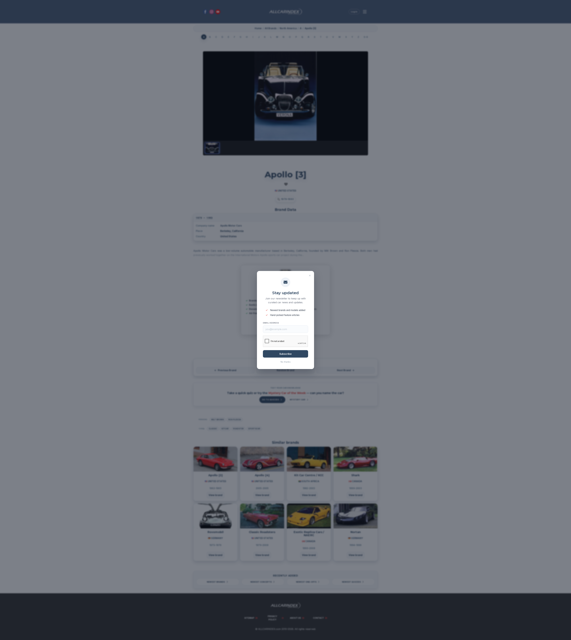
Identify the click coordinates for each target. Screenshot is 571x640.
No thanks (286, 362)
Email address (271, 323)
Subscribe (285, 353)
